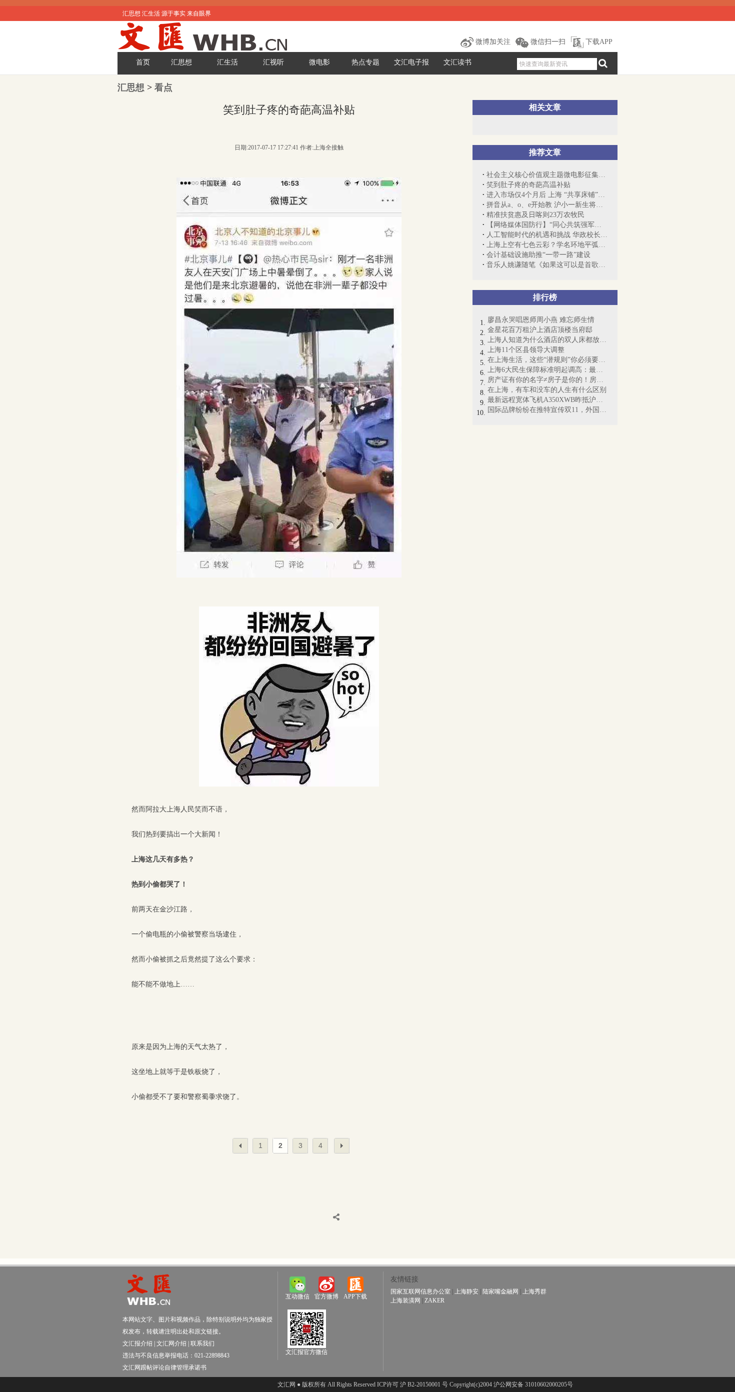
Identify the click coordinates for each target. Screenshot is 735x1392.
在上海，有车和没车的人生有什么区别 (547, 390)
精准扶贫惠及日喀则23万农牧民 (535, 214)
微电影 (319, 62)
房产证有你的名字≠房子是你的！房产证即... (548, 380)
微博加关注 (492, 42)
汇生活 (227, 62)
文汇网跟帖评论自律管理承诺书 (164, 1367)
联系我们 (202, 1343)
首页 (143, 62)
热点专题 (366, 62)
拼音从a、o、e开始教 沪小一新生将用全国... (547, 204)
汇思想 (181, 62)
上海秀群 (534, 1291)
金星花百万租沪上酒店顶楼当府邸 (540, 330)
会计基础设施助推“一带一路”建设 (538, 254)
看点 (163, 87)
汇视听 (273, 62)
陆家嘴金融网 (500, 1291)
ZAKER (434, 1300)
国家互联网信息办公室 (420, 1291)
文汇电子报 (411, 62)
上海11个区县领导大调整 (526, 350)
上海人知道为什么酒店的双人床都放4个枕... (548, 340)
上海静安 (466, 1291)
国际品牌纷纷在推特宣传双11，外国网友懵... (548, 410)
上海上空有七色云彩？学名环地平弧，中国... (547, 244)
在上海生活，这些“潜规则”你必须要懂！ (548, 360)
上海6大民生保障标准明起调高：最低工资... (548, 370)
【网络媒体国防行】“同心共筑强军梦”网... (547, 224)
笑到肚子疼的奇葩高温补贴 (528, 184)
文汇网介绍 (171, 1343)
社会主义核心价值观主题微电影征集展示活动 (547, 174)
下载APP (598, 42)
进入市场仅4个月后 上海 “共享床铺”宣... (547, 194)
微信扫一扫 (547, 42)
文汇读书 (458, 62)
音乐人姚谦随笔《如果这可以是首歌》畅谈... (547, 264)
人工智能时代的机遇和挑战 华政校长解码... (547, 234)
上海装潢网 (405, 1300)
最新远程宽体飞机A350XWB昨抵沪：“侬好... (548, 400)
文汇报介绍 (137, 1343)
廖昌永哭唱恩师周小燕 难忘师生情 (541, 320)
